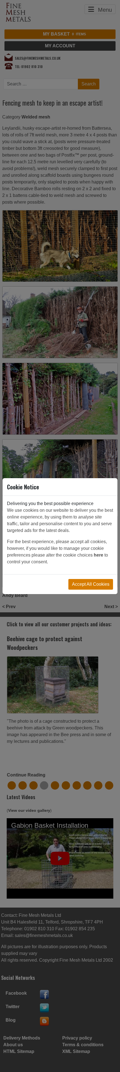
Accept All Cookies (90, 584)
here (98, 555)
